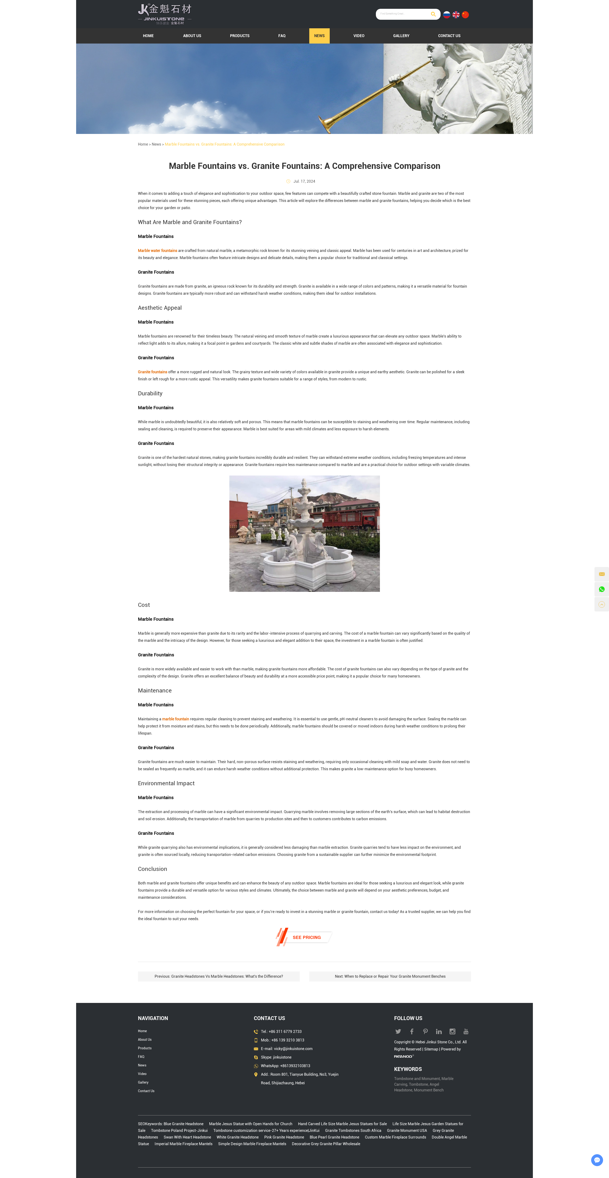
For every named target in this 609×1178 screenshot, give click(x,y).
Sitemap (431, 1049)
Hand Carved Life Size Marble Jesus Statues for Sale (342, 1124)
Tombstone (418, 1084)
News (319, 36)
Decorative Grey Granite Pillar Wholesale (326, 1144)
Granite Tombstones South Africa (353, 1130)
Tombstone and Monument (417, 1078)
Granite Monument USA (407, 1130)
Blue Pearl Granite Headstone (334, 1137)
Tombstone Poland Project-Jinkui (179, 1130)
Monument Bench (429, 1090)
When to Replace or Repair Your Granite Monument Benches (395, 976)
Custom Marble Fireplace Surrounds (395, 1137)
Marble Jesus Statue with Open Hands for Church (250, 1124)
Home (148, 36)
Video (359, 36)
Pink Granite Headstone (284, 1137)
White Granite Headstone (238, 1137)
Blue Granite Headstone (184, 1124)
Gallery (401, 36)
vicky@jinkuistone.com (293, 1048)
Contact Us (449, 36)
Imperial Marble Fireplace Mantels (183, 1144)
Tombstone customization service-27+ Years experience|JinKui (266, 1130)
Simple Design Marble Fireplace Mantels (252, 1144)
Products (240, 36)
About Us (192, 36)
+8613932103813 (295, 1066)
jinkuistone (282, 1057)
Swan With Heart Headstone (187, 1137)
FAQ (281, 36)
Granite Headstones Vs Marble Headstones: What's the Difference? (227, 976)
